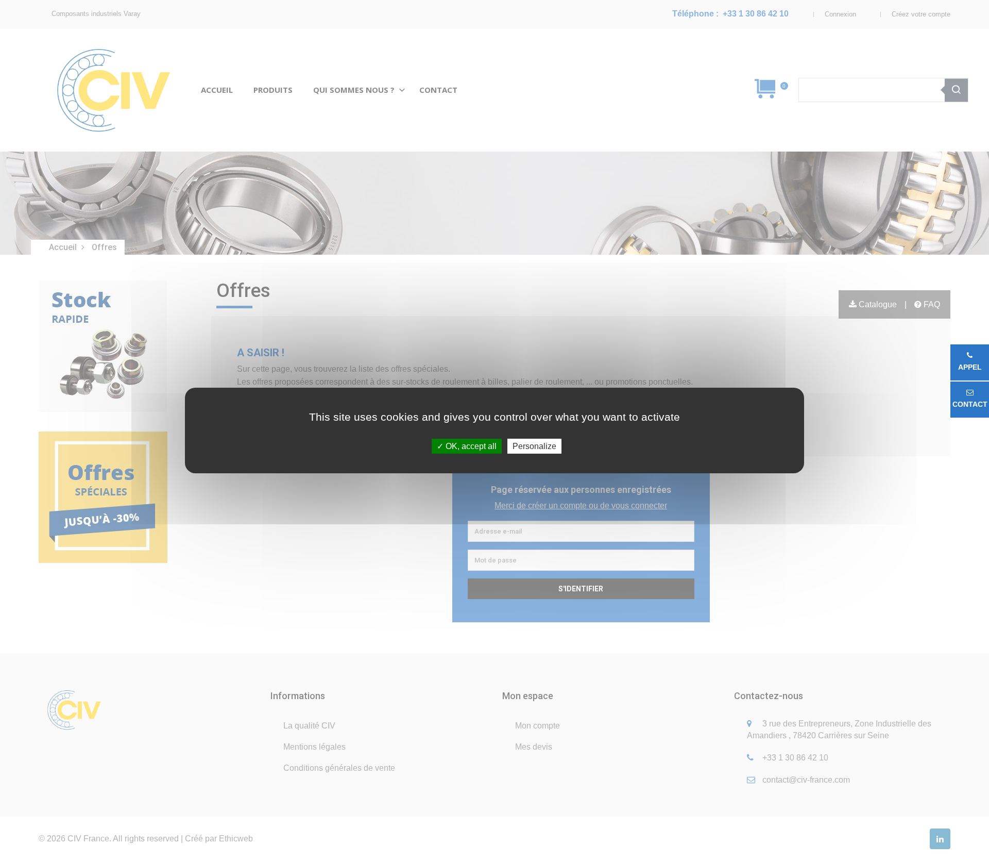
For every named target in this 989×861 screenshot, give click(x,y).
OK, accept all (470, 446)
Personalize (534, 446)
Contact (969, 404)
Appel (970, 367)
